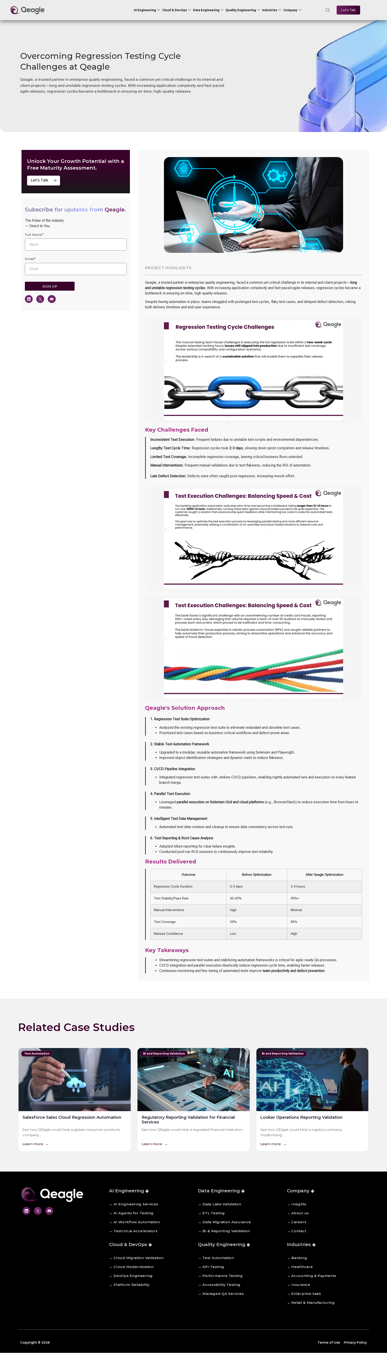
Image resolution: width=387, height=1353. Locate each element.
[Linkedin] (29, 299)
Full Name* (34, 235)
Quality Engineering (241, 10)
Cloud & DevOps (174, 10)
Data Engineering (206, 10)
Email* (30, 259)
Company (290, 10)
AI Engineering (145, 10)
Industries (269, 10)
